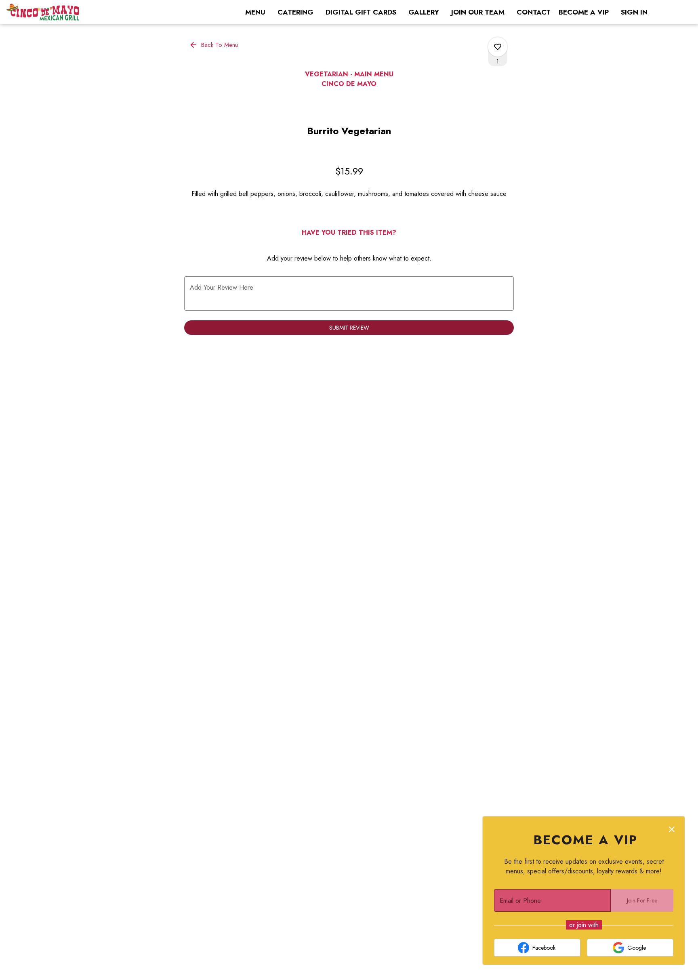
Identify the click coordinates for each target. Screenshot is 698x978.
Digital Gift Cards (361, 12)
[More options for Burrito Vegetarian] (497, 47)
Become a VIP (584, 12)
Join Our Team (478, 12)
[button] (214, 45)
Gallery (423, 12)
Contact (534, 12)
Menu (255, 12)
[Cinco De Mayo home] (42, 12)
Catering (295, 12)
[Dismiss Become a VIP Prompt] (671, 829)
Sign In (634, 12)
